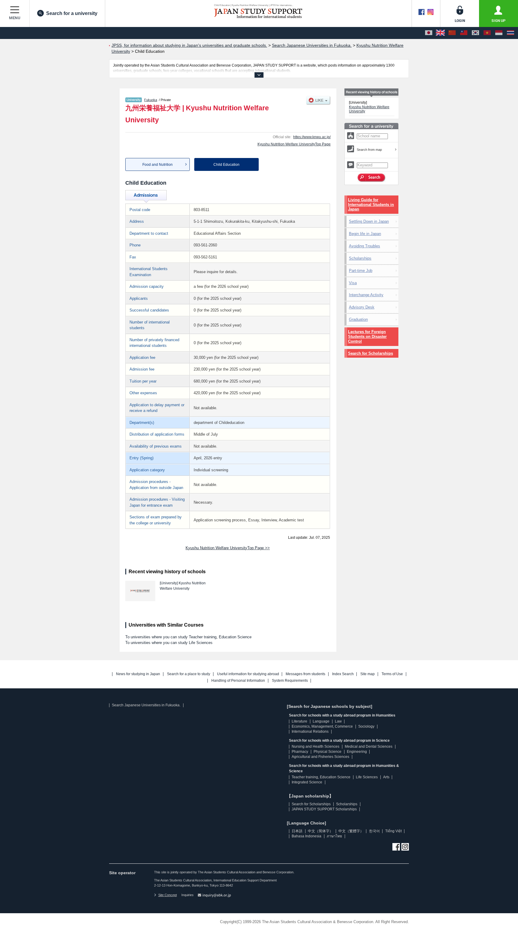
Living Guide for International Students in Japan (371, 205)
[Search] (372, 178)
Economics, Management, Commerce (322, 726)
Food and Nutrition (157, 164)
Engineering (357, 752)
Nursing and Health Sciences (315, 746)
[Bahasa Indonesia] (498, 33)
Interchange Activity (366, 295)
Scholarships (360, 258)
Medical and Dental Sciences (368, 746)
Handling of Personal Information (238, 681)
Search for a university (71, 13)
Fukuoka (150, 100)
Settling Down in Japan (369, 221)
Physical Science (327, 752)
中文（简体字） (320, 831)
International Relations (310, 731)
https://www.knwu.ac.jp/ (312, 137)
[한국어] (475, 33)
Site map (367, 674)
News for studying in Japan (138, 674)
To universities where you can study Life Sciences (169, 642)
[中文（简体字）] (452, 33)
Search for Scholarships (370, 353)
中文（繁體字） (351, 831)
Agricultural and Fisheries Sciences (320, 757)
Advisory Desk (361, 307)
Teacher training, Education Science (321, 777)
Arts (386, 777)
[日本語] (428, 33)
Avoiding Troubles (364, 246)
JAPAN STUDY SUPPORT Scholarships (324, 809)
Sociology (366, 726)
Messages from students (305, 674)
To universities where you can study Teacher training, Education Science (188, 637)
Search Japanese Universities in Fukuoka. (146, 705)
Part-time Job (360, 270)
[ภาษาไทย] (510, 33)
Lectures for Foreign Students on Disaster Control (367, 336)
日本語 (297, 831)
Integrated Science (307, 782)
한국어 (374, 831)
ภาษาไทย (334, 836)
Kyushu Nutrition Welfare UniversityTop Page (294, 144)
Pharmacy (300, 752)
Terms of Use (392, 674)
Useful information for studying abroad (248, 674)
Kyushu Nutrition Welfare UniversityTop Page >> (228, 548)
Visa (353, 283)
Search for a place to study (188, 674)
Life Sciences (367, 777)
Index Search (343, 674)
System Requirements (290, 681)
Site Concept (167, 895)
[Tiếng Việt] (487, 33)
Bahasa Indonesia (306, 836)
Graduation (358, 319)
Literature (299, 721)
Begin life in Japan (365, 233)
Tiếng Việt (393, 831)
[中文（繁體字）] (463, 33)
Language (321, 721)
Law (338, 721)
